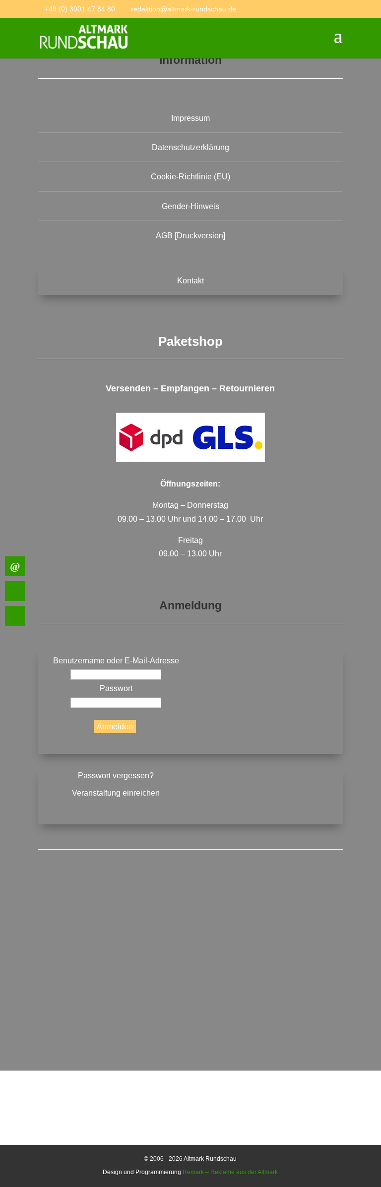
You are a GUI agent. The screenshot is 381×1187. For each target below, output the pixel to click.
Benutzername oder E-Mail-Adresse (116, 660)
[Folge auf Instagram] (190, 1000)
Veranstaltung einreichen (116, 793)
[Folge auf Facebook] (190, 924)
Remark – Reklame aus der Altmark (230, 1172)
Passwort (116, 688)
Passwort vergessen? (116, 775)
